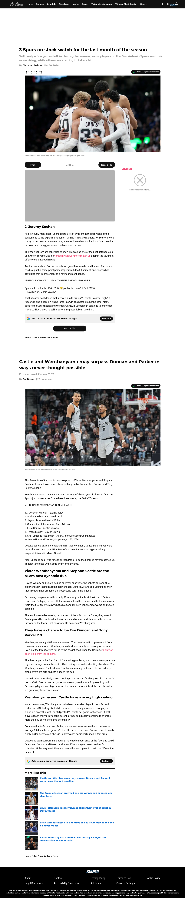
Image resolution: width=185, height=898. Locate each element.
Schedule (51, 4)
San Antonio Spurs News (46, 337)
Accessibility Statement (67, 883)
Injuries (75, 4)
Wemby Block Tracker (126, 4)
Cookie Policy (153, 878)
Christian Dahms (32, 65)
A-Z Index (96, 883)
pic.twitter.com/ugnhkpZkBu (79, 535)
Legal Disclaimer (34, 883)
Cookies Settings (125, 883)
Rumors (40, 4)
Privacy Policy (98, 878)
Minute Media (21, 890)
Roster (85, 4)
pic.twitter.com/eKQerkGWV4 (79, 288)
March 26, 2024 (48, 291)
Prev (32, 164)
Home (28, 337)
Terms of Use (123, 878)
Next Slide (106, 164)
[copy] (41, 72)
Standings (64, 4)
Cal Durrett (29, 379)
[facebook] (162, 4)
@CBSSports (32, 505)
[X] (168, 4)
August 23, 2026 (70, 539)
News (30, 4)
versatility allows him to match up (72, 255)
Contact (58, 878)
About (28, 878)
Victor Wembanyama (102, 4)
